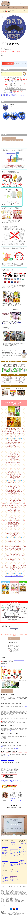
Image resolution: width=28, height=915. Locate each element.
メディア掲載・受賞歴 (9, 781)
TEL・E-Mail (3, 773)
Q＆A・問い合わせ (5, 861)
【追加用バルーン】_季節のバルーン (10, 94)
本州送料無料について (14, 844)
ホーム (2, 94)
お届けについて (13, 846)
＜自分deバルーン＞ (11, 81)
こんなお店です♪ (23, 849)
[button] (20, 3)
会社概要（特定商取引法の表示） (6, 780)
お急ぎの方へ (4, 855)
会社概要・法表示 (23, 843)
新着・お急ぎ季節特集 (3, 8)
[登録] (21, 810)
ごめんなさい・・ (17, 781)
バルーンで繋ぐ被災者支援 (15, 800)
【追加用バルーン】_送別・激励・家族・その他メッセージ (14, 95)
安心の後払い (4, 850)
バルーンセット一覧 (11, 7)
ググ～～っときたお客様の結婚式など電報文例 (14, 872)
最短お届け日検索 (7, 691)
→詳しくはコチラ (4, 666)
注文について (12, 842)
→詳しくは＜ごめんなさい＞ (19, 660)
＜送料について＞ (10, 92)
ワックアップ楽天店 (12, 782)
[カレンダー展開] (2, 912)
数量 (2, 55)
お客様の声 (3, 781)
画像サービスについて (14, 862)
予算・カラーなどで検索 (18, 8)
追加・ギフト (25, 7)
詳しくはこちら (14, 638)
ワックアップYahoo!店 (5, 782)
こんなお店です (15, 780)
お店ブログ (12, 798)
